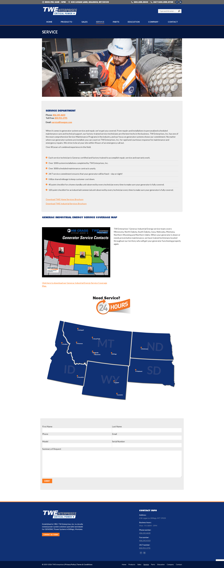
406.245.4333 (144, 540)
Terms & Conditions (84, 564)
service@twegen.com (62, 122)
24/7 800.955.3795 (163, 2)
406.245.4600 (141, 2)
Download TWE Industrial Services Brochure (66, 203)
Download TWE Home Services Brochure (64, 199)
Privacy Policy (70, 564)
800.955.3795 (61, 118)
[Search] (179, 11)
